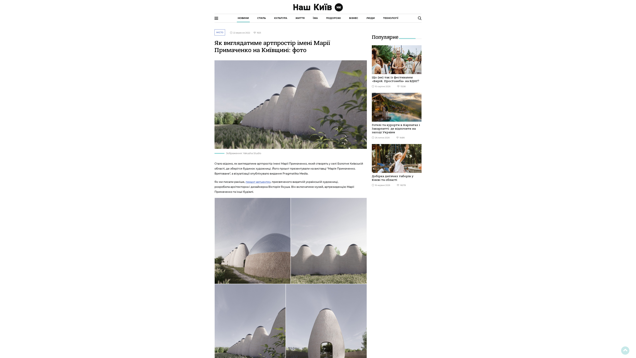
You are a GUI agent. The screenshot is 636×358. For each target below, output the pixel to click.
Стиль (261, 18)
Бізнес (353, 18)
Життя (300, 18)
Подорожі (333, 18)
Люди (370, 18)
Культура (280, 18)
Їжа (315, 18)
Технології (390, 18)
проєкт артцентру (258, 181)
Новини (243, 18)
